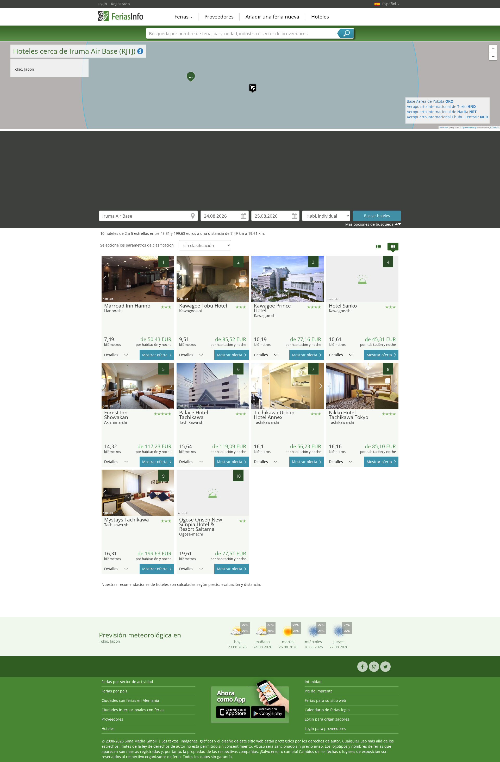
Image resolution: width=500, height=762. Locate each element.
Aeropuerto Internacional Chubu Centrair (447, 116)
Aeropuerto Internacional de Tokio (441, 106)
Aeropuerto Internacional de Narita (442, 111)
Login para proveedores (325, 728)
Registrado (120, 3)
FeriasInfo (124, 16)
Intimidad (313, 681)
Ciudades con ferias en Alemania (130, 700)
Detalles (111, 354)
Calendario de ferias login (327, 709)
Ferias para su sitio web (325, 700)
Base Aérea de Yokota (430, 101)
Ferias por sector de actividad (127, 681)
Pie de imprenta (319, 691)
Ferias (182, 16)
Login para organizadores (327, 719)
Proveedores (219, 16)
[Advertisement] (250, 167)
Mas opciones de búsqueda (369, 224)
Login (102, 3)
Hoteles (320, 16)
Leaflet (445, 127)
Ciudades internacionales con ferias (133, 709)
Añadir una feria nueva (272, 16)
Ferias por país (114, 691)
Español (389, 3)
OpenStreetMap (469, 127)
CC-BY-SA (494, 127)
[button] (250, 85)
